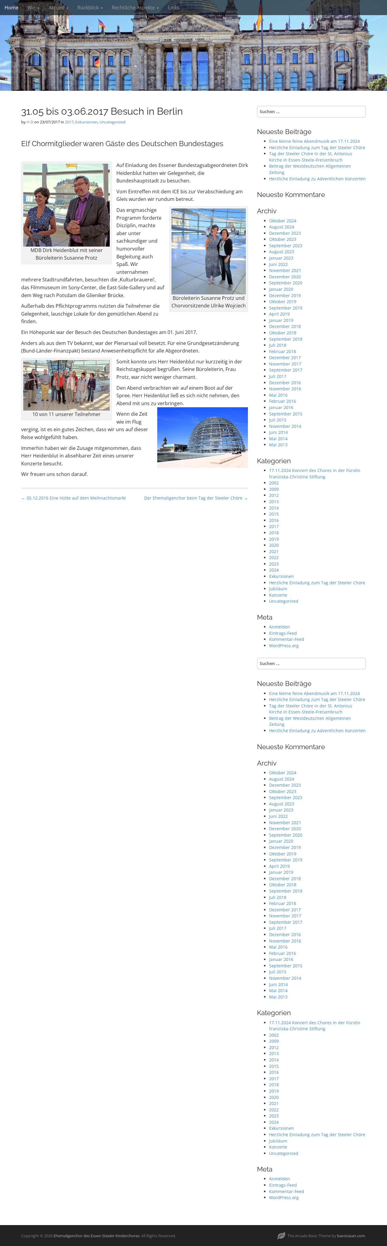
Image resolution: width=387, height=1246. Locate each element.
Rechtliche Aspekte (134, 7)
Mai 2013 (278, 445)
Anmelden (279, 627)
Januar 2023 (281, 258)
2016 (274, 520)
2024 (274, 570)
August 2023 (281, 251)
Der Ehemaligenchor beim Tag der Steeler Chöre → (196, 498)
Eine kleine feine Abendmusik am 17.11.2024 (314, 141)
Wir (32, 7)
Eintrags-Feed (283, 633)
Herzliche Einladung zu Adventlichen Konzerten (317, 179)
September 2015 (285, 414)
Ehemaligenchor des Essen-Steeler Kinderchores (194, 36)
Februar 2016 (282, 401)
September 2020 (285, 283)
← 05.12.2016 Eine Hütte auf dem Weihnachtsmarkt (73, 498)
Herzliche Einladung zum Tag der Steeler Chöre (317, 147)
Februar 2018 (282, 351)
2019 (274, 539)
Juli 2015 (277, 420)
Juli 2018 (277, 345)
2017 (69, 122)
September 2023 (285, 245)
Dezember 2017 (285, 357)
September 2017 (285, 370)
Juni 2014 (278, 432)
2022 (274, 557)
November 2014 (285, 426)
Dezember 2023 (285, 233)
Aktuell (57, 7)
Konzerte (278, 595)
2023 (274, 564)
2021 (274, 551)
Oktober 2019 (282, 301)
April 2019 (279, 314)
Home (11, 7)
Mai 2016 (278, 395)
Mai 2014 (278, 438)
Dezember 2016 (285, 382)
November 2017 (285, 364)
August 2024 (281, 227)
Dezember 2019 (285, 295)
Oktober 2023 (282, 239)
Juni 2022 (278, 264)
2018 (274, 533)
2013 (274, 501)
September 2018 (285, 339)
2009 (274, 489)
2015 (274, 514)
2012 (274, 495)
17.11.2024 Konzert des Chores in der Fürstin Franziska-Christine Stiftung (314, 473)
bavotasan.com (351, 1235)
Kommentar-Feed (286, 639)
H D (30, 122)
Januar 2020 (281, 289)
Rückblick (88, 7)
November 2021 (285, 270)
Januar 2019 (281, 320)
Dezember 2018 (285, 326)
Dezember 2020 (285, 277)
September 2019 (285, 308)
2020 (274, 545)
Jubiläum (278, 589)
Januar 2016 (281, 407)
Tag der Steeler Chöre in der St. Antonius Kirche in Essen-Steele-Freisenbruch (310, 157)
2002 (274, 483)
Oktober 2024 (282, 221)
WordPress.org (284, 645)
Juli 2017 (277, 376)
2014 (274, 508)
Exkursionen (86, 122)
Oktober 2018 (282, 333)
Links (174, 7)
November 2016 (285, 389)
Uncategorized (112, 122)
